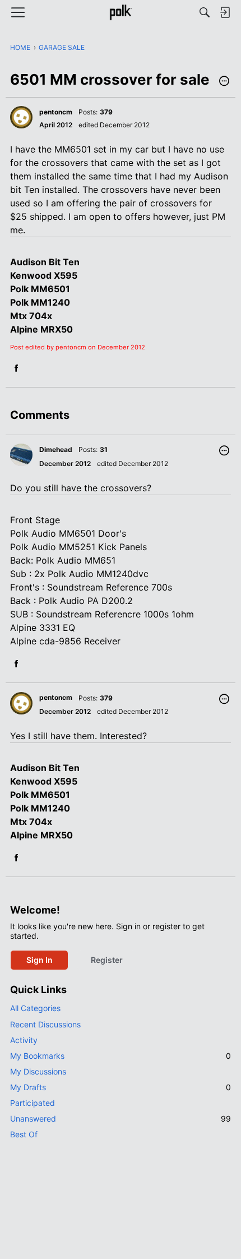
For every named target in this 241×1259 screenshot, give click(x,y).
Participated (32, 1103)
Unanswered (120, 1118)
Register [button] (107, 960)
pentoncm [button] (55, 112)
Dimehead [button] (55, 449)
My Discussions (38, 1071)
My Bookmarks (120, 1055)
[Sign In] (225, 12)
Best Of (24, 1134)
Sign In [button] (39, 960)
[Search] (204, 12)
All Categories (35, 1008)
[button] (224, 82)
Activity (24, 1040)
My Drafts (120, 1087)
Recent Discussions (45, 1024)
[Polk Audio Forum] (120, 12)
